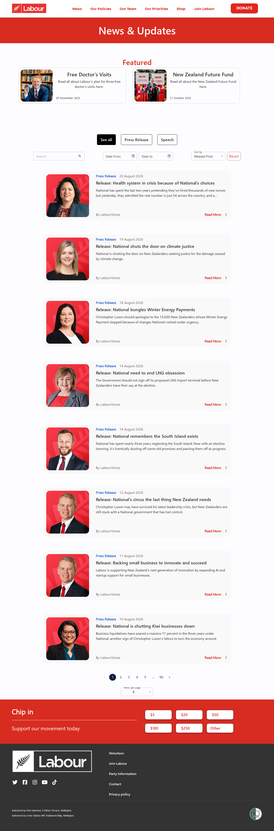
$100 (154, 728)
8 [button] (134, 691)
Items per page (132, 687)
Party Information (122, 773)
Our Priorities (156, 9)
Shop (181, 9)
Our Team (128, 9)
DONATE (244, 8)
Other (215, 728)
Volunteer (116, 753)
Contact (115, 784)
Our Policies (100, 9)
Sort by (198, 152)
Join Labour (204, 9)
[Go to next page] (169, 677)
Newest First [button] (203, 156)
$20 (184, 714)
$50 (215, 714)
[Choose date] (133, 156)
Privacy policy (119, 794)
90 (161, 677)
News (77, 9)
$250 (185, 728)
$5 (152, 714)
